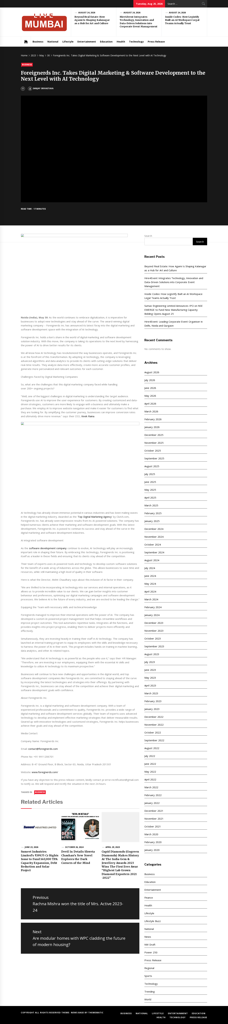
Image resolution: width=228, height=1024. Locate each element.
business (40, 792)
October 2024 (152, 544)
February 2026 (152, 419)
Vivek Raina (87, 416)
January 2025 (151, 521)
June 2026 (150, 388)
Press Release (156, 41)
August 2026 (151, 372)
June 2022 (150, 763)
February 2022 (152, 795)
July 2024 (149, 568)
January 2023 (151, 709)
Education (106, 41)
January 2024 (151, 615)
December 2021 (153, 810)
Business (38, 41)
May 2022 (150, 771)
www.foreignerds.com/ (45, 772)
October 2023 (152, 638)
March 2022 (151, 787)
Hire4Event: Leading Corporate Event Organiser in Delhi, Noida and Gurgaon (173, 323)
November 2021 (153, 818)
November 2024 (153, 536)
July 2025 (149, 474)
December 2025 (153, 435)
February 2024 (152, 607)
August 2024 (151, 560)
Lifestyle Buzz (152, 921)
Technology (136, 41)
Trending (149, 991)
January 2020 (151, 850)
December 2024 (153, 528)
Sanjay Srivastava (43, 88)
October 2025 (152, 450)
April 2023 (150, 685)
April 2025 (150, 497)
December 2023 (153, 622)
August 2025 (151, 466)
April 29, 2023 (112, 847)
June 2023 (150, 669)
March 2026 (151, 411)
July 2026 (149, 380)
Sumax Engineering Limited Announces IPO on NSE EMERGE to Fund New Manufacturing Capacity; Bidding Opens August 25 (173, 309)
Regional (149, 968)
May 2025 (150, 489)
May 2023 (150, 677)
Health (121, 41)
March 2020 (151, 834)
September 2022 (154, 740)
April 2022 (150, 779)
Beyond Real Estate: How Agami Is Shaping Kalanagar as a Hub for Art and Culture (92, 20)
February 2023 (152, 701)
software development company (48, 548)
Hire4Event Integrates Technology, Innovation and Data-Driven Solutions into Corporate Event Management (138, 21)
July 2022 (149, 756)
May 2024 (150, 583)
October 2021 (152, 826)
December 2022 (153, 716)
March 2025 (151, 505)
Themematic (95, 1012)
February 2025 (152, 513)
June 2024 (150, 575)
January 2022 (151, 803)
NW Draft (149, 944)
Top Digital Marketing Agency (95, 516)
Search (148, 235)
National (52, 41)
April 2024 (150, 591)
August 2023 (151, 654)
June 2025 (150, 482)
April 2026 (150, 403)
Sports (148, 976)
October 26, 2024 (74, 847)
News (147, 936)
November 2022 (153, 724)
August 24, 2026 (86, 12)
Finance (148, 897)
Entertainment (86, 41)
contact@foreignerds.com (43, 748)
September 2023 (154, 646)
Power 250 (150, 952)
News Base (78, 1012)
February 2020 (152, 842)
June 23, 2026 (31, 847)
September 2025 (154, 458)
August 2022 (151, 748)
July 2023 (149, 662)
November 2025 (153, 442)
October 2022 (152, 732)
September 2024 (154, 552)
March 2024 (151, 599)
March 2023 (151, 693)
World (147, 999)
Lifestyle (67, 41)
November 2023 (153, 630)
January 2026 (151, 427)
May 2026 (150, 395)
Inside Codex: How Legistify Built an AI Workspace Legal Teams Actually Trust (182, 20)
